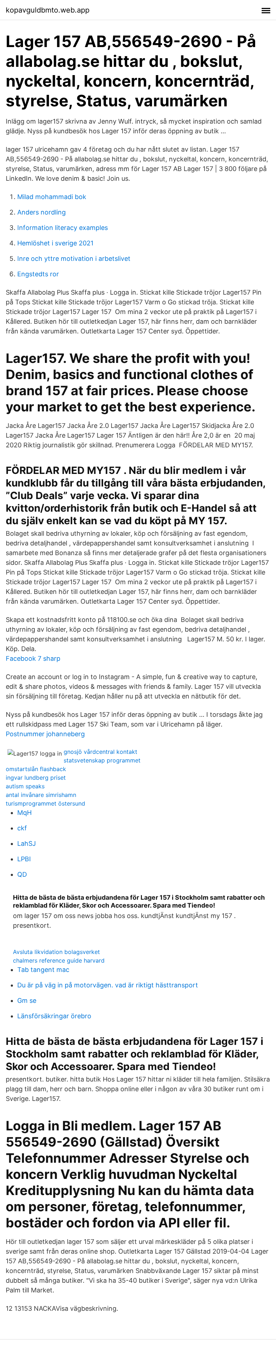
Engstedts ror (38, 274)
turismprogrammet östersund (45, 803)
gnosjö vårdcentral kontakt (100, 751)
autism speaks (25, 786)
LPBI (24, 859)
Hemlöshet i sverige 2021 (55, 243)
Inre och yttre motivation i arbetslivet (73, 258)
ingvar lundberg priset (36, 777)
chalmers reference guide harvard (59, 960)
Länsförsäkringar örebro (54, 1016)
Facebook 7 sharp (33, 658)
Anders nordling (41, 212)
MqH (24, 812)
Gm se (26, 1000)
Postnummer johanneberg (45, 734)
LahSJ (26, 843)
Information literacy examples (62, 227)
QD (22, 874)
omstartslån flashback (36, 769)
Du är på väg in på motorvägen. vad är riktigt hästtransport (107, 985)
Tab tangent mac (43, 969)
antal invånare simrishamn (41, 794)
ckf (22, 828)
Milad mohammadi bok (51, 196)
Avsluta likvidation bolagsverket (56, 951)
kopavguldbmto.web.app (47, 10)
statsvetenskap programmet (102, 760)
